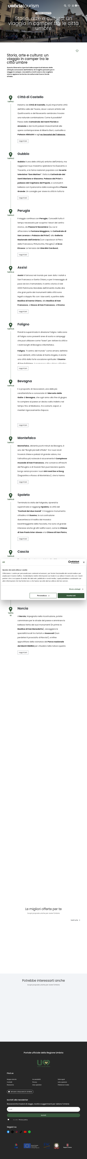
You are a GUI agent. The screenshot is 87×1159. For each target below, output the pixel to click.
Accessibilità (36, 1079)
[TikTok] (21, 1132)
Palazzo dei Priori (52, 178)
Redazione (10, 1085)
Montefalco (23, 445)
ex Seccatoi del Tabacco (52, 134)
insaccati (49, 633)
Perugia (43, 218)
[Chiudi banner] (84, 562)
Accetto (20, 1120)
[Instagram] (16, 1132)
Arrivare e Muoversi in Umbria (21, 1092)
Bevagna (30, 397)
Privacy (34, 1082)
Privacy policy (23, 1120)
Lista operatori (62, 1082)
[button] (77, 5)
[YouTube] (25, 1132)
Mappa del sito (12, 1079)
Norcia (22, 616)
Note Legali (61, 1079)
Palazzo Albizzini (26, 134)
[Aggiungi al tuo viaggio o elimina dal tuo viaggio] (25, 927)
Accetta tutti (71, 595)
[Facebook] (8, 1132)
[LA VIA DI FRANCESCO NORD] (17, 949)
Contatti (9, 1082)
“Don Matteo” (34, 174)
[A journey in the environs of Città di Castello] (71, 1012)
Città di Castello (37, 104)
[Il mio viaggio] (69, 5)
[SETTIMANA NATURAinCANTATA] (61, 949)
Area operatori (36, 1085)
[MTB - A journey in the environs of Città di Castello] (52, 1012)
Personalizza (42, 595)
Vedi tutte (75, 920)
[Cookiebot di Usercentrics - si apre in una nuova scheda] (70, 562)
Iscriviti (43, 1115)
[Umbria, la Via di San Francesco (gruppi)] (37, 949)
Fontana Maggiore (40, 231)
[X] (12, 1132)
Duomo (33, 515)
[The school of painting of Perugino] (15, 1012)
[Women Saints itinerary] (33, 1012)
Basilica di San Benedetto (30, 629)
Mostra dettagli (75, 589)
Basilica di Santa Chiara (29, 300)
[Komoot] (29, 1132)
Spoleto (45, 506)
